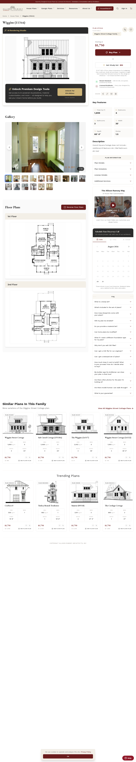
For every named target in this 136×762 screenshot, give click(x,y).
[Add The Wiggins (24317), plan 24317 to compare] (96, 457)
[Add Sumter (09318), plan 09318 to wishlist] (92, 525)
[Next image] (81, 147)
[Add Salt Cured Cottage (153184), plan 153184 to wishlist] (59, 457)
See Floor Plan (25, 460)
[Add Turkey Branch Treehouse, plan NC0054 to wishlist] (59, 525)
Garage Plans (46, 8)
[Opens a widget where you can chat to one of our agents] (128, 758)
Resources (73, 8)
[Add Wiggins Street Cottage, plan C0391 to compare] (29, 457)
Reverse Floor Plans (75, 207)
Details (127, 239)
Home (5, 16)
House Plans (31, 8)
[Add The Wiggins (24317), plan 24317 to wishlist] (92, 457)
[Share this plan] (103, 94)
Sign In (124, 8)
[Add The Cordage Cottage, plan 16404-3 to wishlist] (126, 525)
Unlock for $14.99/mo (69, 92)
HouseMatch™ (106, 8)
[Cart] (131, 8)
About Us (86, 8)
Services (60, 8)
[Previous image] (9, 147)
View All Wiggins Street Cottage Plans (115, 408)
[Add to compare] (125, 29)
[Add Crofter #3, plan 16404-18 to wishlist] (26, 525)
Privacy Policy (86, 752)
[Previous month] (97, 247)
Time (114, 239)
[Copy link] (107, 94)
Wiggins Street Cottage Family (105, 34)
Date (101, 239)
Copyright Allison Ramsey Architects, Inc (68, 543)
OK (68, 756)
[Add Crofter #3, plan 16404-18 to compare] (29, 525)
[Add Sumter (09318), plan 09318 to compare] (96, 525)
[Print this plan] (116, 94)
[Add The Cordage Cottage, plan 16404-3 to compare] (129, 525)
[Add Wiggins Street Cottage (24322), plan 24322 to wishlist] (126, 457)
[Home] (13, 8)
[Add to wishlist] (130, 29)
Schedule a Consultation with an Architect (85, 1)
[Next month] (129, 247)
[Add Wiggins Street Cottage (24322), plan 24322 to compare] (129, 457)
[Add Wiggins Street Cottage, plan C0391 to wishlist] (26, 457)
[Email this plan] (111, 94)
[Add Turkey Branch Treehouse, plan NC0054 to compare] (63, 525)
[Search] (117, 8)
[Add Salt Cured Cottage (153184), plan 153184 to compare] (63, 457)
